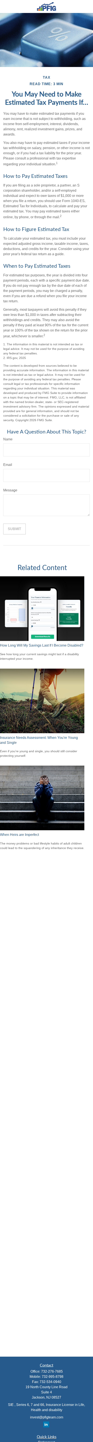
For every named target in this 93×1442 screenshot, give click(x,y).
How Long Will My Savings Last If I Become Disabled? (41, 645)
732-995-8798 (52, 1376)
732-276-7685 (52, 1371)
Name (8, 439)
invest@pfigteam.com (46, 1417)
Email (7, 465)
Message (10, 490)
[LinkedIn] (46, 1424)
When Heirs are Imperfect (19, 835)
